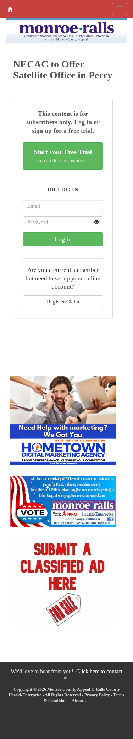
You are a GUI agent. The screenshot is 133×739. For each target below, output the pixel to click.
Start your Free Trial (63, 156)
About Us (80, 700)
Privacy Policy (97, 695)
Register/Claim (63, 302)
